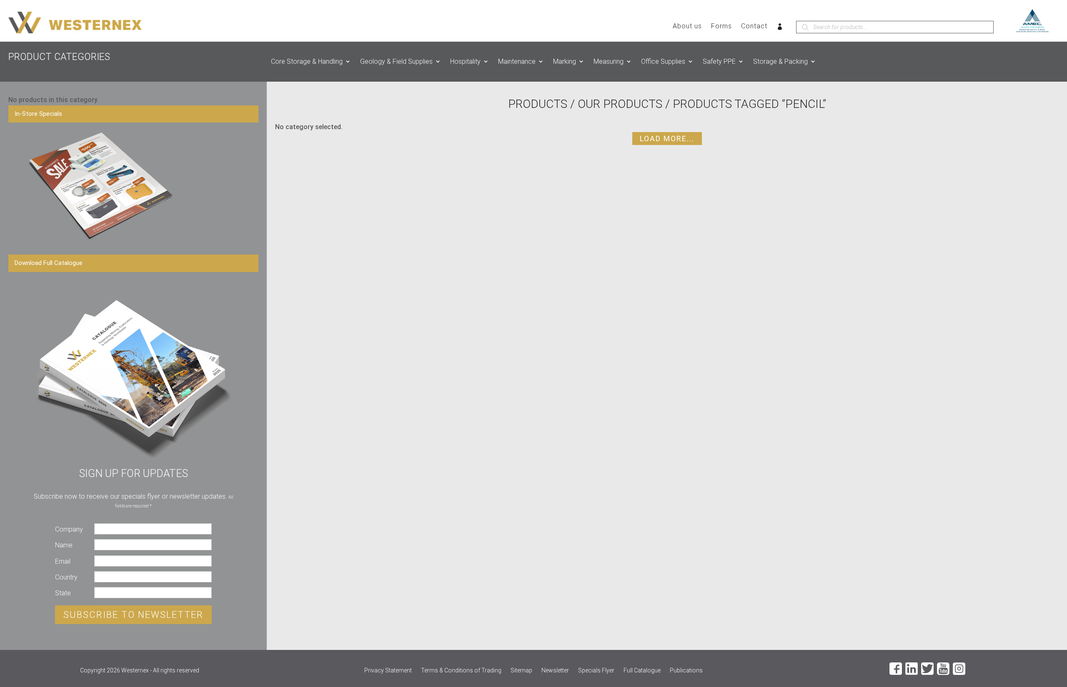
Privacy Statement (388, 670)
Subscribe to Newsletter (133, 615)
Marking (564, 61)
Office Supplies (663, 61)
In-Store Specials (38, 113)
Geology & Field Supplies (396, 61)
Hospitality (465, 61)
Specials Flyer (596, 670)
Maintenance (517, 61)
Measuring (609, 61)
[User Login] (780, 28)
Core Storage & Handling (307, 61)
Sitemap (521, 670)
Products (537, 104)
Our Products (620, 104)
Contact (754, 26)
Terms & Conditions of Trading (461, 670)
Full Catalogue (642, 670)
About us (687, 26)
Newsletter (555, 670)
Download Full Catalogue (49, 263)
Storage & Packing (780, 61)
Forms (721, 26)
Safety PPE (719, 61)
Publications (686, 670)
